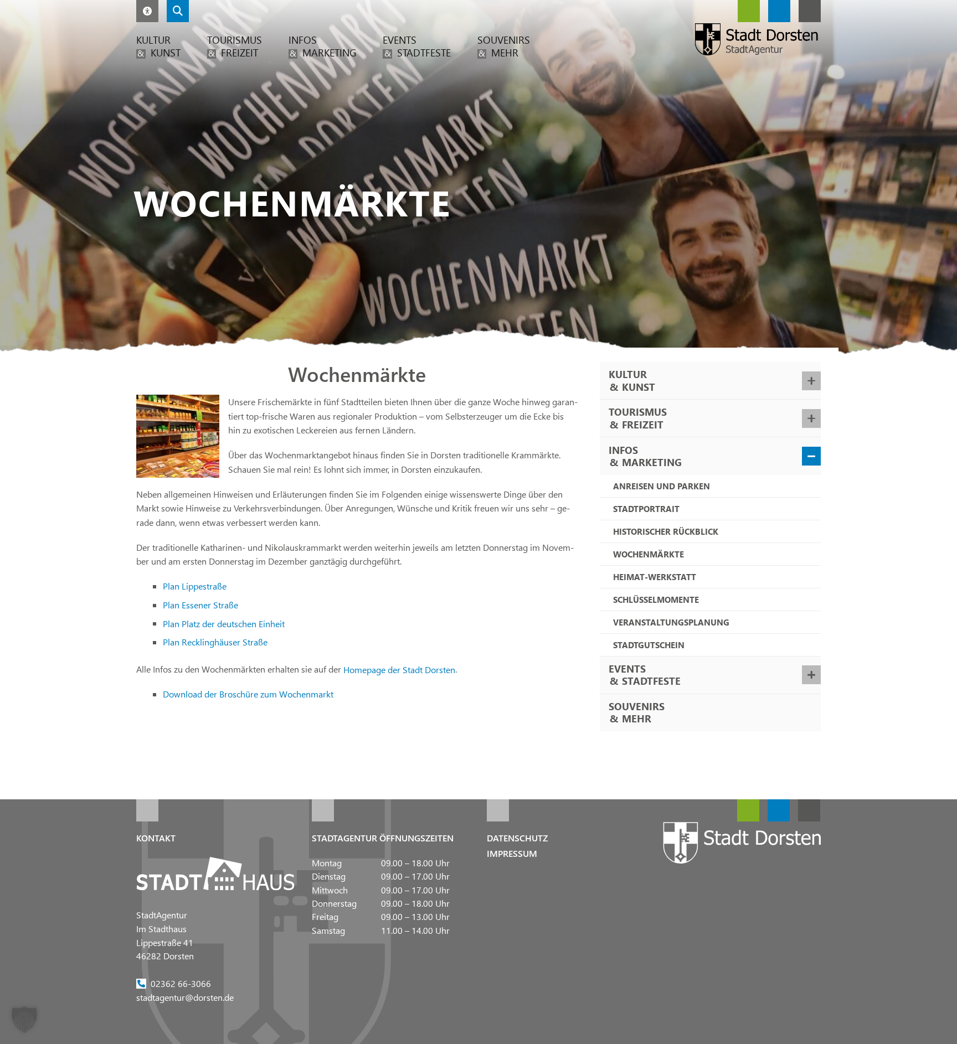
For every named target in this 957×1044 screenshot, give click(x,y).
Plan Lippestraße (195, 586)
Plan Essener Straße (200, 605)
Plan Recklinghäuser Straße (215, 642)
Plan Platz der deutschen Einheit (224, 623)
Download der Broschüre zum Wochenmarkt (248, 694)
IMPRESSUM (512, 853)
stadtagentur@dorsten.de (185, 996)
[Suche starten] (178, 11)
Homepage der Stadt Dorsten (399, 669)
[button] (147, 11)
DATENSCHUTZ (517, 838)
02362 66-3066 (181, 983)
